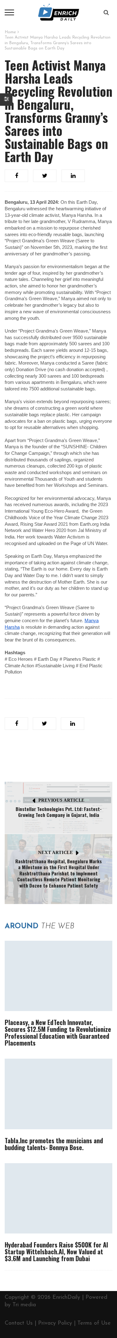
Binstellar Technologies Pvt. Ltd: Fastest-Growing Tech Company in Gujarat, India (59, 811)
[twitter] (44, 176)
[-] (58, 12)
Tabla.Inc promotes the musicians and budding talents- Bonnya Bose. (54, 1144)
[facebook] (16, 176)
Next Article (55, 852)
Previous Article (61, 800)
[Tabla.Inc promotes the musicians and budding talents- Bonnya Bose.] (58, 1094)
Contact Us (19, 1323)
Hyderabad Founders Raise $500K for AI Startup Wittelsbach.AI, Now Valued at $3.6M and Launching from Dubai (56, 1251)
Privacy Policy (55, 1323)
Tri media (24, 1305)
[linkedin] (73, 176)
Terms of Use (94, 1323)
